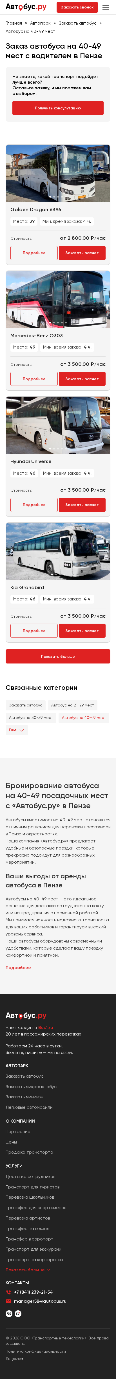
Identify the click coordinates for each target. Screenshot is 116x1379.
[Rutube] (18, 1313)
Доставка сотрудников (30, 1176)
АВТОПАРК (17, 1065)
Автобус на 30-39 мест (31, 717)
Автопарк (40, 23)
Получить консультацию (58, 108)
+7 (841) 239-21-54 (33, 1292)
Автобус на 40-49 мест (84, 717)
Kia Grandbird (27, 587)
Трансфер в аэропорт (29, 1239)
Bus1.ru (45, 1027)
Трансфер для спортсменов (36, 1207)
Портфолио (18, 1131)
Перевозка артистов (28, 1218)
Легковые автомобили (29, 1107)
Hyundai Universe (31, 461)
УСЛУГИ (14, 1166)
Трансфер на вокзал (27, 1228)
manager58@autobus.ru (40, 1301)
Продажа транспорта (29, 1152)
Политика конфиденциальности (36, 1351)
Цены (11, 1142)
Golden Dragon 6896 (35, 209)
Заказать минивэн (24, 1096)
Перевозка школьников (30, 1197)
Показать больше (58, 656)
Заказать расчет (82, 252)
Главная (14, 23)
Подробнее (34, 252)
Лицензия (14, 1359)
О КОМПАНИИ (20, 1121)
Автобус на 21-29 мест (72, 705)
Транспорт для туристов (32, 1187)
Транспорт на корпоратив (34, 1259)
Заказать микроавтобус (31, 1086)
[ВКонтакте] (9, 1313)
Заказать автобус (78, 23)
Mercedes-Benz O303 (36, 335)
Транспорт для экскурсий (33, 1249)
